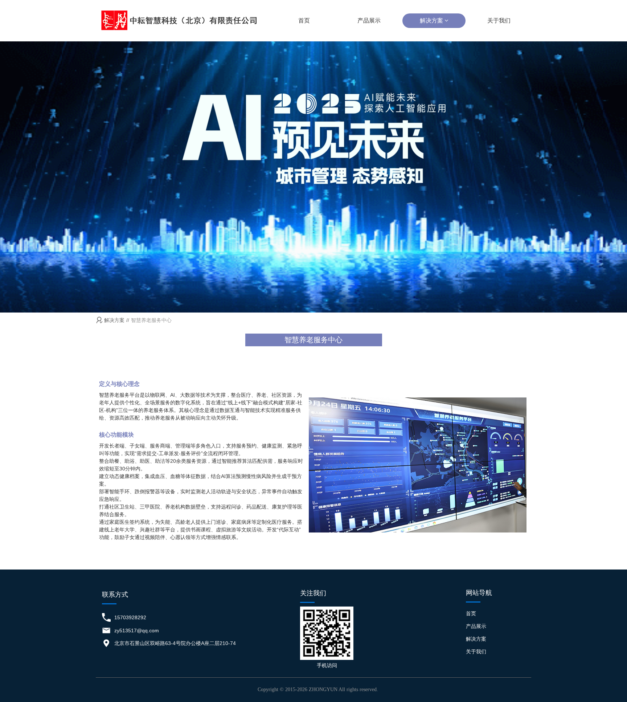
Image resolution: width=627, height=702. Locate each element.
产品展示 (369, 20)
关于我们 (499, 20)
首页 (304, 20)
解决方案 (432, 20)
